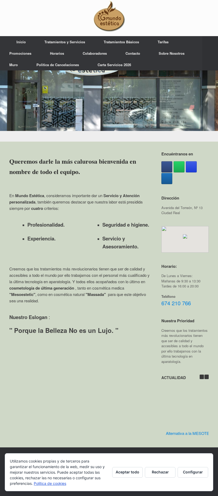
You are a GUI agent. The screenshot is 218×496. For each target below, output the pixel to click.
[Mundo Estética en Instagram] (191, 166)
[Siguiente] (206, 377)
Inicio (21, 41)
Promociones (20, 53)
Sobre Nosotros (172, 53)
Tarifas (163, 41)
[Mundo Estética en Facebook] (166, 166)
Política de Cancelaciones (57, 64)
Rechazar (160, 472)
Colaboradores (95, 53)
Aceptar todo (127, 472)
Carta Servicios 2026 (114, 64)
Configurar (193, 472)
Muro (13, 64)
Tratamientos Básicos (121, 41)
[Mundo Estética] (109, 16)
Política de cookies (50, 483)
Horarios (57, 53)
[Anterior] (202, 377)
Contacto (132, 53)
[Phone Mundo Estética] (166, 178)
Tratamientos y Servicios (64, 41)
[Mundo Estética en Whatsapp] (179, 166)
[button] (210, 53)
